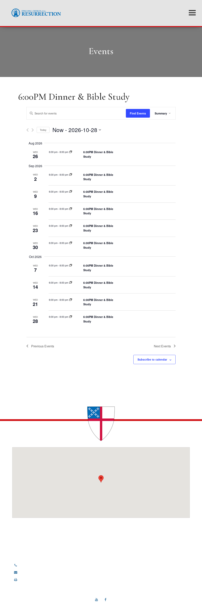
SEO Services (117, 604)
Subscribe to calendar (152, 359)
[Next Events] (33, 130)
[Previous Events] (27, 130)
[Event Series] (70, 152)
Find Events (138, 113)
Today (43, 129)
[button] (101, 479)
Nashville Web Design (96, 604)
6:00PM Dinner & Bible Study (73, 96)
